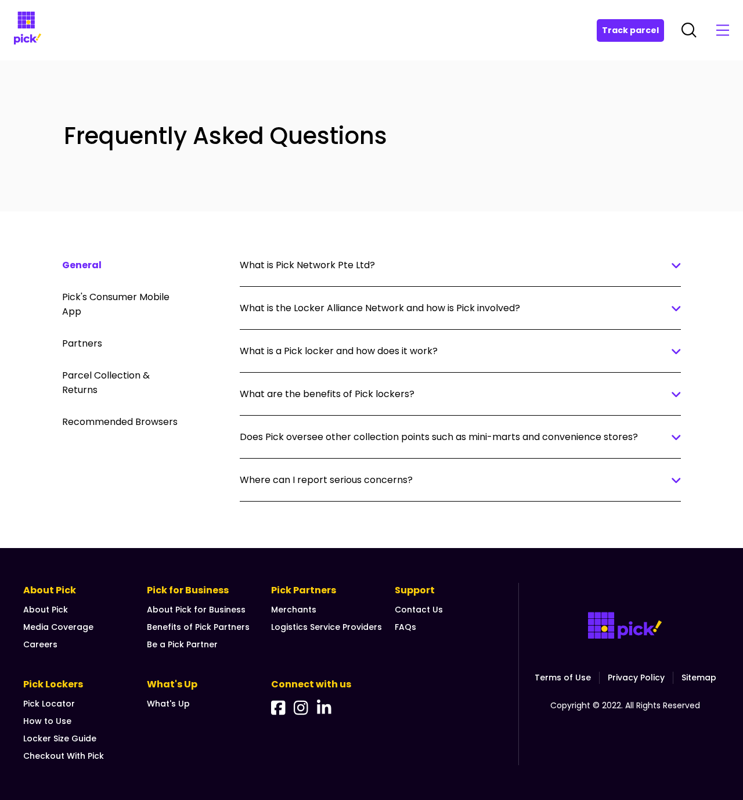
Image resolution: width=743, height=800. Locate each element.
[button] (533, 135)
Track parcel (630, 30)
